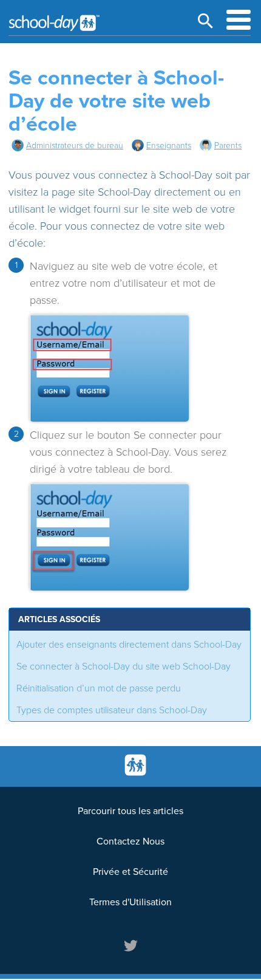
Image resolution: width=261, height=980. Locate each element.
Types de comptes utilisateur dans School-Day (111, 710)
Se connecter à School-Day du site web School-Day (123, 666)
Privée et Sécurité (130, 872)
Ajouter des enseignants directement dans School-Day (129, 645)
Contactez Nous (130, 841)
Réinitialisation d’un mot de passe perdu (98, 688)
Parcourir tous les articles (130, 811)
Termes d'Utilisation (130, 902)
